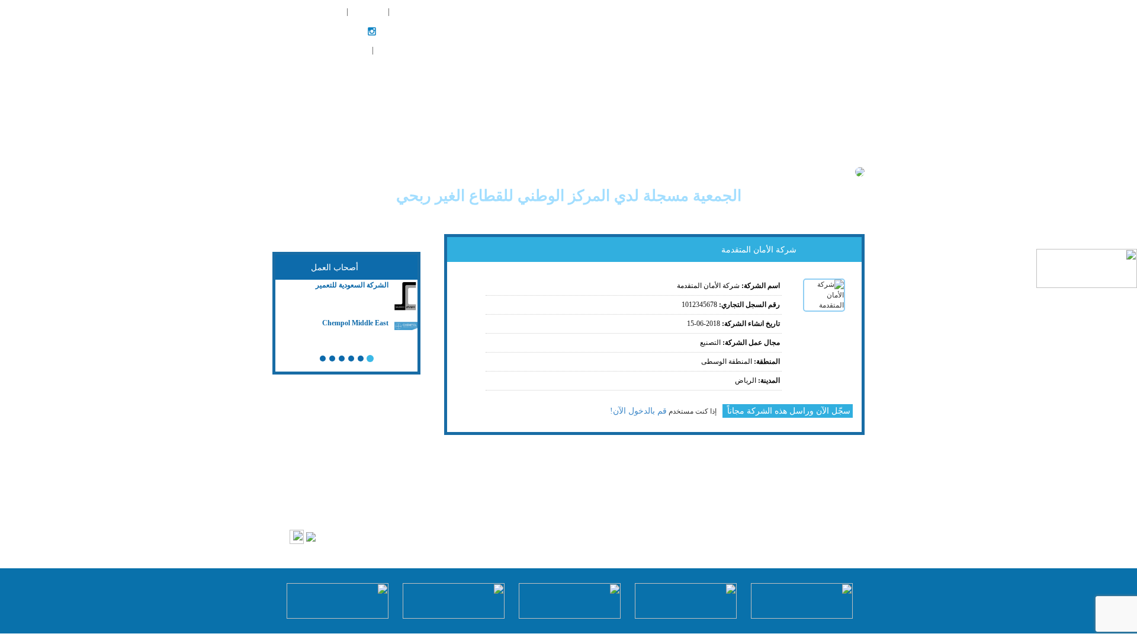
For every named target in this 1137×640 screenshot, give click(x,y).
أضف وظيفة (367, 12)
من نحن (798, 29)
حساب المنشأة (398, 50)
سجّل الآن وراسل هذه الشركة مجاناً (787, 411)
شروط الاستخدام (531, 512)
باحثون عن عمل (722, 29)
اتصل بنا (836, 89)
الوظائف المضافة (319, 12)
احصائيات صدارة (605, 29)
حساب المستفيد (336, 50)
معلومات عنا (643, 512)
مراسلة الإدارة (412, 12)
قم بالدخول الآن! (638, 411)
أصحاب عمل (664, 29)
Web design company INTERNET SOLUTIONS (456, 535)
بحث (767, 29)
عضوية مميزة (544, 29)
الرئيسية (836, 29)
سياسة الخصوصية (591, 512)
